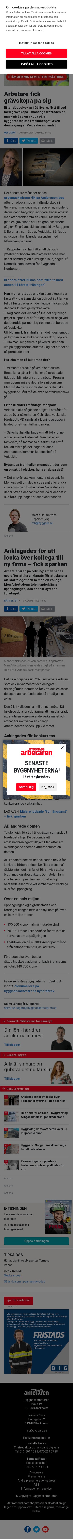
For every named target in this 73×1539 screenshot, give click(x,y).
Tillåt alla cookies (36, 53)
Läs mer (38, 30)
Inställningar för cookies (36, 42)
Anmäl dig (26, 787)
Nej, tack (47, 787)
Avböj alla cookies (36, 64)
